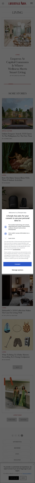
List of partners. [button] (17, 249)
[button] (17, 238)
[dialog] (17, 241)
